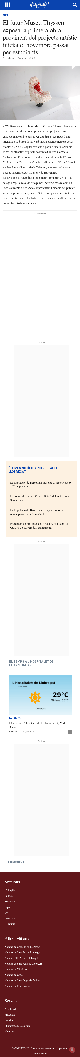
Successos (10, 901)
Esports (8, 907)
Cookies (9, 1020)
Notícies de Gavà (14, 975)
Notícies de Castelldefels (17, 986)
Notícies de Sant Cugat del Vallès (22, 980)
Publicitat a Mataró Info (17, 1025)
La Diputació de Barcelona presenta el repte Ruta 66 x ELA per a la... (41, 484)
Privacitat (10, 1014)
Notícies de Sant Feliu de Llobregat (23, 963)
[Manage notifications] (72, 1050)
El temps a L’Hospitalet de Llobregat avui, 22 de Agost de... (37, 725)
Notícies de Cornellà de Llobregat (22, 946)
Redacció (10, 58)
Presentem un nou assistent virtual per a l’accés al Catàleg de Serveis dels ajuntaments (39, 525)
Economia (10, 918)
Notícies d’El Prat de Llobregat (21, 958)
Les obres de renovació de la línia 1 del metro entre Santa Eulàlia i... (40, 498)
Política (9, 896)
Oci (5, 15)
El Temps (15, 718)
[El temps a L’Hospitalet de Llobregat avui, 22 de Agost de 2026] (40, 695)
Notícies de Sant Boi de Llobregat (22, 952)
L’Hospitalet (11, 890)
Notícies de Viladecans (16, 969)
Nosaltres (9, 1031)
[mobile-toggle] (8, 5)
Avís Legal (10, 1009)
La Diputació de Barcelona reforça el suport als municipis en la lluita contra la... (37, 512)
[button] (74, 5)
